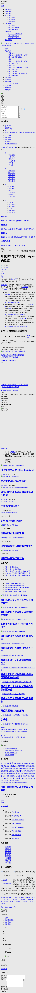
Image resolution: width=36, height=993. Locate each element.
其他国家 (4, 485)
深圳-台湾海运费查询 (11, 520)
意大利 (12, 780)
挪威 (31, 771)
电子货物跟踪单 (13, 768)
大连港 (30, 901)
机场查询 (11, 175)
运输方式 (8, 51)
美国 (26, 768)
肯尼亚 (17, 780)
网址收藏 (4, 806)
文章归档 (8, 137)
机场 (11, 763)
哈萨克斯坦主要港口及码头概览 (15, 591)
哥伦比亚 (13, 147)
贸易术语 (11, 159)
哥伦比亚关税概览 (11, 567)
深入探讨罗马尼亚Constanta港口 (17, 470)
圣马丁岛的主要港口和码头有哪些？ (17, 587)
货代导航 (8, 90)
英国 (29, 768)
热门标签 (8, 142)
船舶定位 (11, 202)
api (5, 130)
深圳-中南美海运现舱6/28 (13, 751)
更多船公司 (15, 838)
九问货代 (13, 452)
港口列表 (11, 17)
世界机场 (8, 23)
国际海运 (18, 55)
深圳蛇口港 (8, 899)
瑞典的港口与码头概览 (8, 360)
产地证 (10, 165)
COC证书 (11, 161)
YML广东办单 (16, 816)
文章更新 (8, 139)
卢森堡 (18, 776)
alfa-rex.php (8, 129)
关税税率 (11, 177)
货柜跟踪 (11, 210)
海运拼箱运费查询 (11, 144)
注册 (2, 6)
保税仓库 (11, 771)
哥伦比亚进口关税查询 (13, 569)
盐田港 (15, 899)
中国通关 (8, 79)
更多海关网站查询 (18, 827)
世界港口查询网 (18, 897)
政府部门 (11, 179)
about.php (8, 127)
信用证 (10, 163)
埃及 (25, 778)
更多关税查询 (16, 835)
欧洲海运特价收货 (11, 748)
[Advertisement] (18, 429)
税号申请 (25, 763)
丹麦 (15, 763)
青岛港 (24, 901)
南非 (8, 780)
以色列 (12, 766)
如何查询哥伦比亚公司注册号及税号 (17, 573)
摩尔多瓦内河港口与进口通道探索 (12, 355)
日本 (19, 773)
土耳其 (6, 778)
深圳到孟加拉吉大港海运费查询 (17, 546)
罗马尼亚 (4, 474)
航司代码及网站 (13, 29)
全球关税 (8, 81)
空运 (5, 780)
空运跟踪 (11, 204)
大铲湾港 (22, 899)
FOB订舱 (8, 11)
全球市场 (8, 77)
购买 (2, 800)
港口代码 (11, 19)
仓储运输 (18, 67)
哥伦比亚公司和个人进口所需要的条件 (18, 575)
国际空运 (18, 61)
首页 (6, 49)
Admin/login (8, 125)
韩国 (25, 773)
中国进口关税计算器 (15, 34)
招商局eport (15, 812)
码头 (5, 289)
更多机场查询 (16, 823)
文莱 (2, 510)
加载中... (5, 719)
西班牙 (6, 771)
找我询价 (4, 969)
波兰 (2, 780)
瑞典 (29, 776)
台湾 (22, 773)
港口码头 (11, 173)
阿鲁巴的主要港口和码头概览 (15, 585)
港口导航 (8, 15)
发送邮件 (4, 991)
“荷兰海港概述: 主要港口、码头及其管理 (14, 385)
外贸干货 (32, 763)
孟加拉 (10, 778)
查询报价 (8, 847)
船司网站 (11, 186)
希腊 (32, 776)
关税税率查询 (13, 83)
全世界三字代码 (13, 27)
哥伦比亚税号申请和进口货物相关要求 (18, 571)
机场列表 (11, 25)
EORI (22, 778)
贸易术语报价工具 (14, 38)
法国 (8, 776)
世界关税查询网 (6, 897)
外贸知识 (8, 85)
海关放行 (30, 773)
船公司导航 (8, 40)
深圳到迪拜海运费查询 (12, 558)
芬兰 (2, 778)
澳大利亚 (4, 499)
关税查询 (8, 32)
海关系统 (26, 771)
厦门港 (3, 903)
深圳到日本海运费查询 (12, 533)
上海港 (6, 901)
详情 (2, 802)
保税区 (19, 763)
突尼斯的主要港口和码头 (9, 390)
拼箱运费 (8, 861)
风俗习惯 (19, 771)
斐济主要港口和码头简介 (13, 481)
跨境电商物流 (18, 73)
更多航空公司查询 (18, 820)
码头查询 (11, 197)
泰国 (8, 763)
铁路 (6, 768)
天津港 (18, 901)
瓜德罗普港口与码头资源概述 (15, 583)
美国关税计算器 (13, 36)
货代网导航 (8, 9)
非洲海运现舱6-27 (11, 753)
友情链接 (8, 857)
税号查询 (11, 181)
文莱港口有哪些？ (10, 506)
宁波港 (12, 901)
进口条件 (17, 766)
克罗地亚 (6, 766)
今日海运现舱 (9, 755)
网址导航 (8, 863)
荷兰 (2, 766)
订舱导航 (8, 13)
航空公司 (31, 778)
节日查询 (11, 212)
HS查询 (11, 208)
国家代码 (11, 21)
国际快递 (11, 194)
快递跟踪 (11, 206)
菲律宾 (23, 766)
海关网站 (11, 188)
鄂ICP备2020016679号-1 (9, 907)
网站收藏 (22, 768)
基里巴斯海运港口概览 (12, 589)
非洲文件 (13, 776)
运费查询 (8, 87)
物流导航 (11, 155)
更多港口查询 (16, 831)
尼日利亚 (28, 766)
